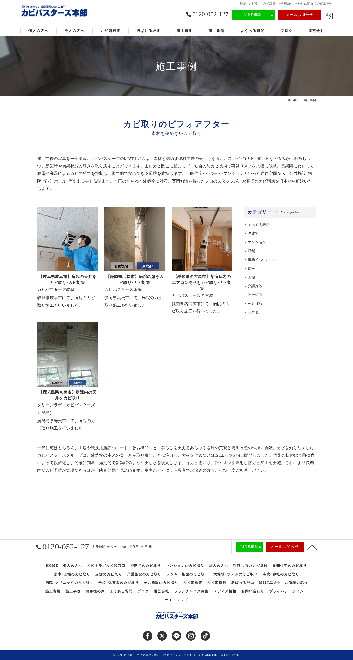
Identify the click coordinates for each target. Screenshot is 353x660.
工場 (251, 277)
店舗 (251, 251)
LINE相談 (252, 15)
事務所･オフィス (261, 260)
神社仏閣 (255, 295)
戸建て (253, 233)
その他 (253, 312)
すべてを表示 (259, 225)
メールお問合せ (299, 15)
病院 (251, 268)
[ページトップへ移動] (312, 547)
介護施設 (255, 286)
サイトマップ (176, 600)
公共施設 (255, 304)
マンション (257, 242)
